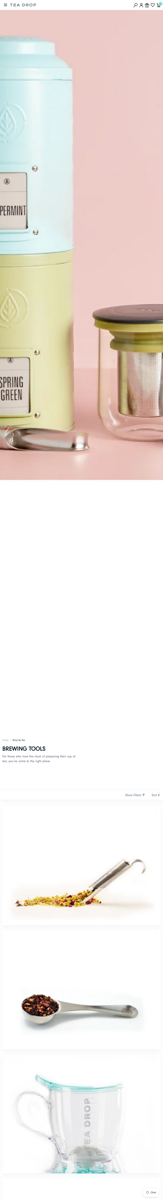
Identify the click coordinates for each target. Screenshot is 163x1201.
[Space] (23, 5)
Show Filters (133, 795)
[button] (157, 810)
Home (5, 740)
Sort (155, 795)
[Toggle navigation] (5, 5)
